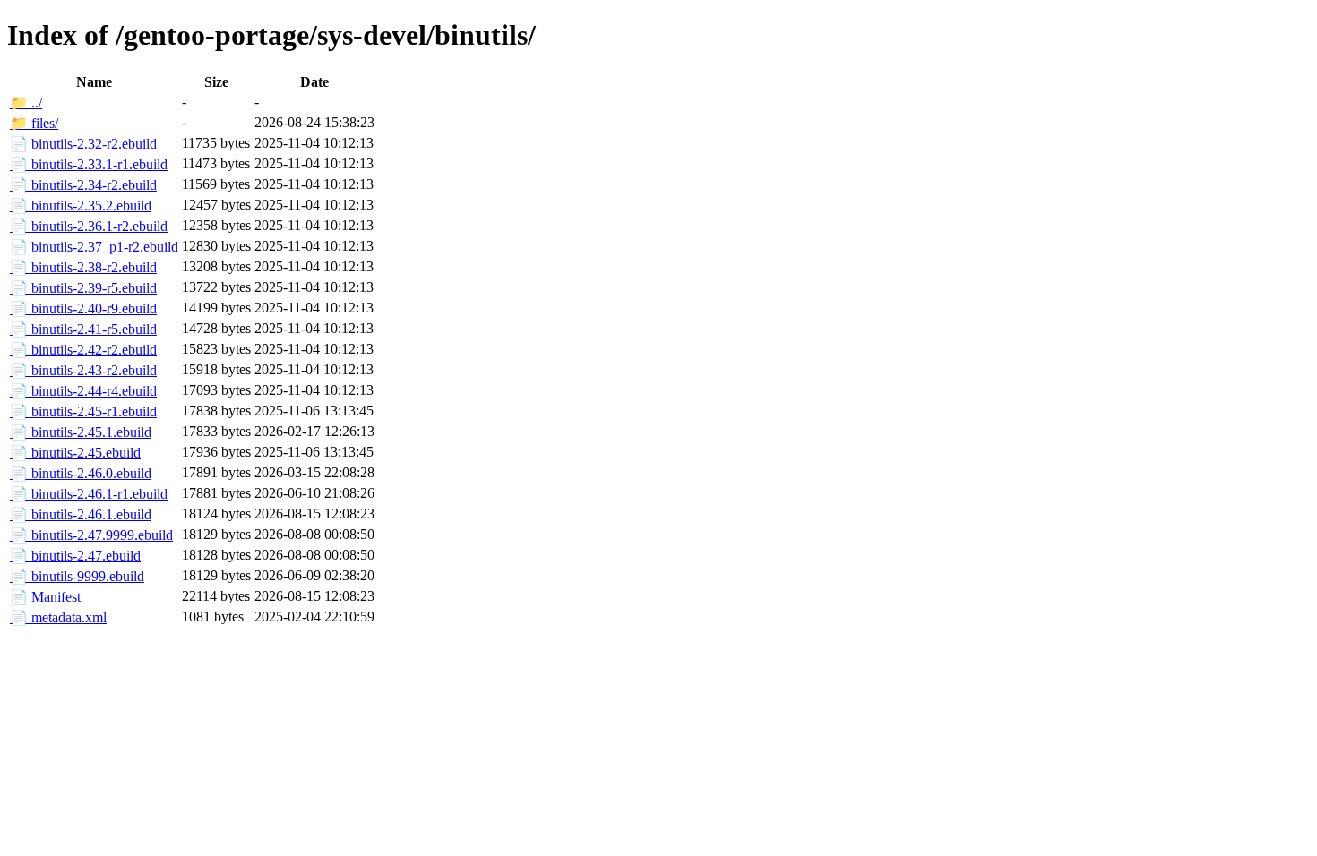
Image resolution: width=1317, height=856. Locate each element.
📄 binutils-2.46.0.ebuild (80, 473)
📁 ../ (26, 102)
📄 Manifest (45, 596)
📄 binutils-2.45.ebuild (75, 452)
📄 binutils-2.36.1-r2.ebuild (89, 226)
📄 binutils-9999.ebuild (77, 576)
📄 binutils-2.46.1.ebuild (80, 514)
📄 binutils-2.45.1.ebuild (80, 432)
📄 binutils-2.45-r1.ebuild (83, 411)
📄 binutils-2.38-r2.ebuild (83, 267)
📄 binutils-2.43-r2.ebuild (83, 370)
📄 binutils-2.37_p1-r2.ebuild (94, 246)
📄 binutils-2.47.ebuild (75, 555)
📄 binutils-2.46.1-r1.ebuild (89, 493)
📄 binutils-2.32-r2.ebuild (83, 143)
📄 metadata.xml (58, 617)
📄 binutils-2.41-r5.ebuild (83, 329)
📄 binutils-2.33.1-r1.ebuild (89, 164)
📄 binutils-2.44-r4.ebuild (83, 390)
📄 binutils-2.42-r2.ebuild (83, 349)
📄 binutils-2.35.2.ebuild (80, 205)
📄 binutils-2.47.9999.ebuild (91, 535)
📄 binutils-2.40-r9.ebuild (83, 308)
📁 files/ (34, 123)
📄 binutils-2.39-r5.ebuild (83, 287)
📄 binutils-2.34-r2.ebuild (83, 185)
